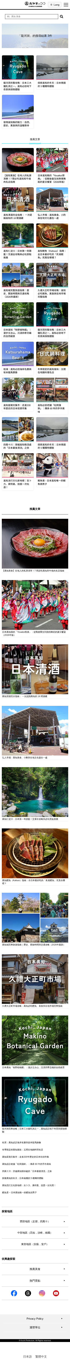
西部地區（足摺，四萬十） (42, 1221)
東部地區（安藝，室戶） (43, 1244)
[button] (61, 16)
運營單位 (46, 1327)
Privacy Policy (45, 1318)
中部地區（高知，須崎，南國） (41, 1232)
